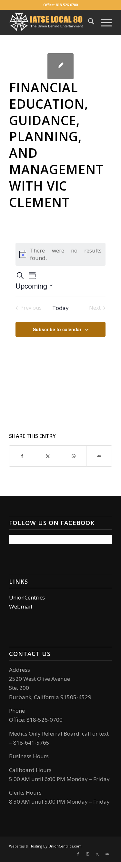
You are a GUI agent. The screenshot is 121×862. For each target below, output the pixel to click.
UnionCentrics (27, 597)
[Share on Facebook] (22, 456)
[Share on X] (47, 456)
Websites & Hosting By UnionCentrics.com (45, 846)
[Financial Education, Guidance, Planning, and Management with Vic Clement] (60, 66)
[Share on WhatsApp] (73, 456)
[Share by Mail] (99, 456)
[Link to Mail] (107, 854)
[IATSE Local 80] (50, 22)
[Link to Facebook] (78, 854)
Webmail (20, 606)
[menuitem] (88, 22)
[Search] (88, 22)
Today (60, 308)
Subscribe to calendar (57, 329)
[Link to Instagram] (88, 854)
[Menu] (103, 22)
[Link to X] (97, 854)
